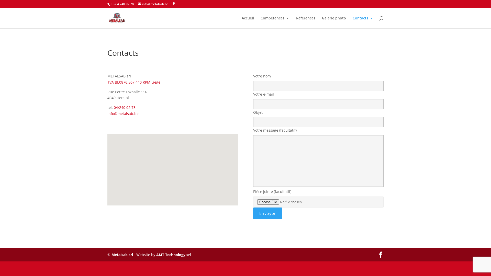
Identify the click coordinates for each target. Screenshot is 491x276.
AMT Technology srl (173, 254)
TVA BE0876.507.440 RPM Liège (133, 82)
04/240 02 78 (125, 107)
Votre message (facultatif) (275, 130)
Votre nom (262, 76)
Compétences (272, 18)
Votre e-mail (263, 94)
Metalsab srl (122, 254)
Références (305, 18)
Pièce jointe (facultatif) (272, 191)
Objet (258, 112)
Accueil (248, 18)
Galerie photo (334, 18)
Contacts (360, 18)
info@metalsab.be (123, 113)
